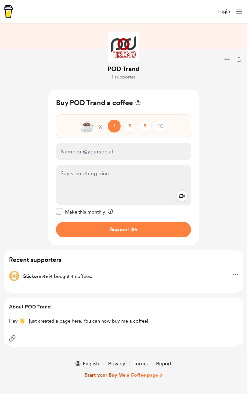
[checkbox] (80, 211)
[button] (239, 11)
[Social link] (12, 338)
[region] (123, 167)
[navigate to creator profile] (123, 47)
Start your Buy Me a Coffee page (121, 375)
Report (163, 364)
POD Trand (123, 69)
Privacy (116, 364)
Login (223, 11)
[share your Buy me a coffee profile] (239, 59)
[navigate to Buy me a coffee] (8, 11)
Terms (140, 364)
